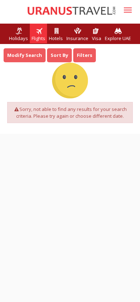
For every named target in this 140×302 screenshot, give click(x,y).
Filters (84, 55)
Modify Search (24, 55)
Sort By (59, 55)
